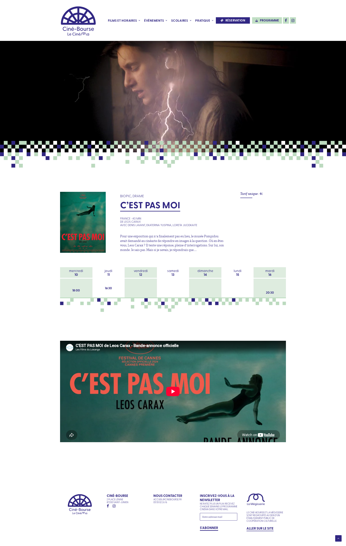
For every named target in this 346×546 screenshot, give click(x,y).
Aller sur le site (260, 528)
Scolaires (179, 20)
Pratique (202, 20)
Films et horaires (122, 20)
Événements (154, 20)
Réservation (235, 20)
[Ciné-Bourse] (78, 20)
